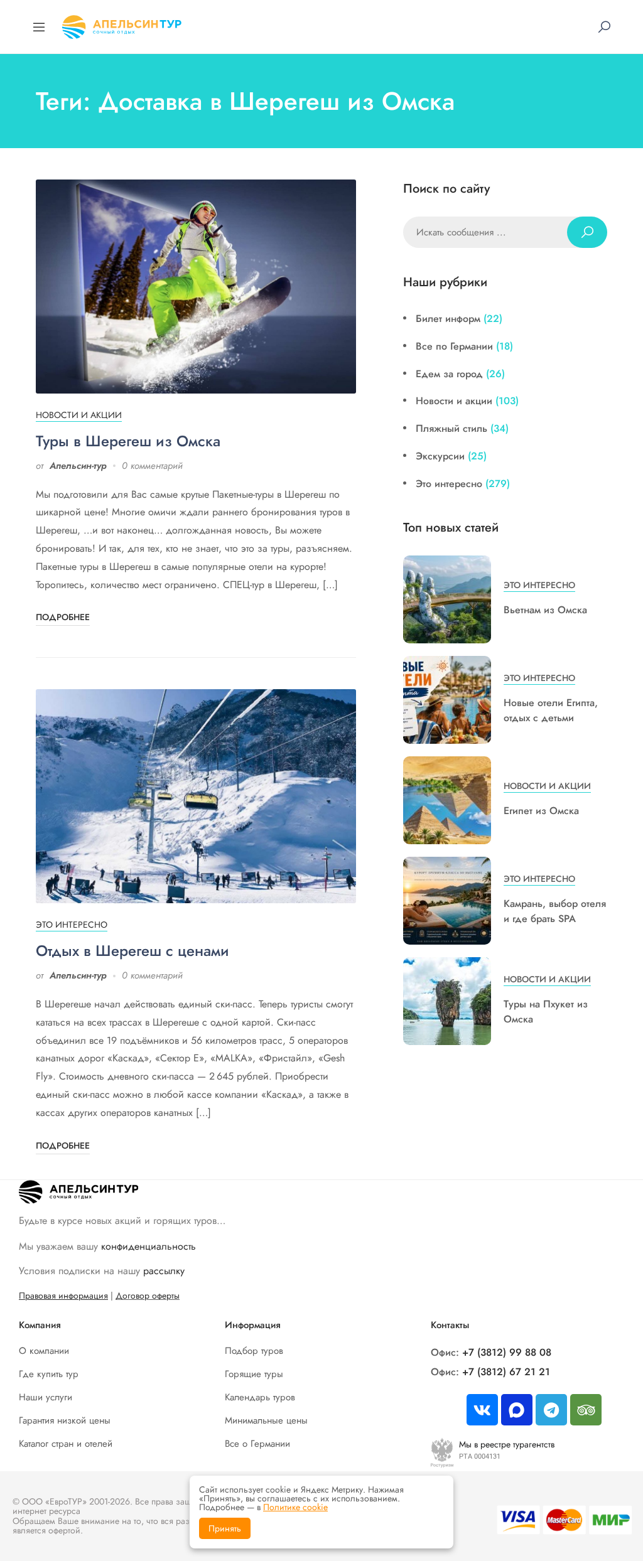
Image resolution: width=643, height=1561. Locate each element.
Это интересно (71, 924)
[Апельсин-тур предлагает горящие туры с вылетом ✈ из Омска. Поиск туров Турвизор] (121, 25)
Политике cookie (295, 1507)
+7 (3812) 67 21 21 (506, 1372)
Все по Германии (454, 346)
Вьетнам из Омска (545, 610)
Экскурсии (440, 456)
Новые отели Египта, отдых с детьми (551, 710)
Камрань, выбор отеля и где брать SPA (555, 911)
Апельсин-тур (78, 466)
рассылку (164, 1270)
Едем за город (449, 374)
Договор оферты (148, 1295)
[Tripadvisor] (586, 1409)
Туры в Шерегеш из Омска (128, 441)
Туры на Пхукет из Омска (546, 1011)
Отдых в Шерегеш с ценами (132, 951)
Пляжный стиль (451, 428)
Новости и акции (79, 415)
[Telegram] (551, 1409)
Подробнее (63, 617)
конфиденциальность (148, 1246)
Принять (224, 1528)
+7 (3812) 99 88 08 (506, 1352)
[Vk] (482, 1409)
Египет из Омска (541, 810)
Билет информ (448, 318)
